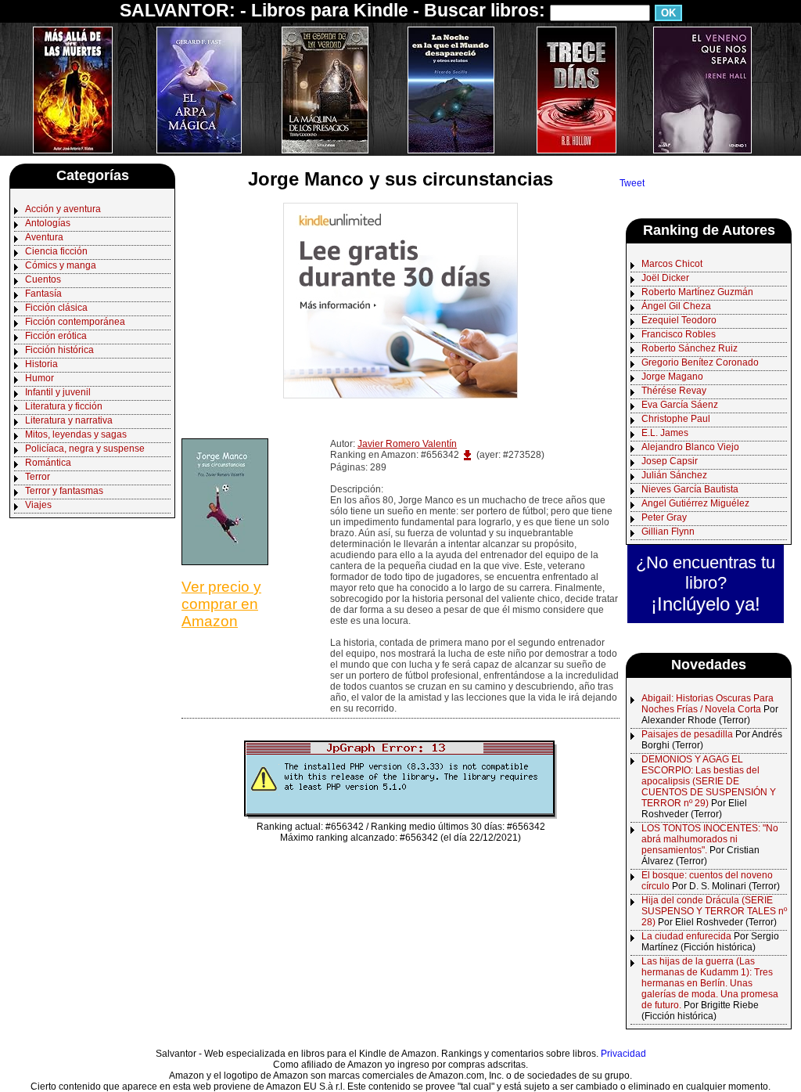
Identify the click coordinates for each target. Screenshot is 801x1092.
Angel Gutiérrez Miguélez (695, 503)
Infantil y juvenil (58, 392)
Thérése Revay (673, 390)
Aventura (44, 237)
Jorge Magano (672, 376)
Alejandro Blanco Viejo (690, 446)
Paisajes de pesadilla (687, 734)
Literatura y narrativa (69, 420)
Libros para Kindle (329, 10)
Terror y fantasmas (64, 490)
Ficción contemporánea (75, 321)
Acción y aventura (63, 209)
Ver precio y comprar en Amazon (221, 603)
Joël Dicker (665, 277)
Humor (39, 378)
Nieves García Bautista (689, 489)
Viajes (38, 504)
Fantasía (43, 293)
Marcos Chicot (671, 263)
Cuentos (43, 279)
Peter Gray (664, 517)
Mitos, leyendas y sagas (76, 434)
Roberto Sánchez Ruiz (689, 348)
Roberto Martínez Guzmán (697, 292)
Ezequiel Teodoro (679, 320)
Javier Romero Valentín (407, 443)
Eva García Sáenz (679, 404)
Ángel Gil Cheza (676, 306)
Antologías (47, 223)
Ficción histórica (59, 349)
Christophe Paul (675, 418)
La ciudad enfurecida (686, 936)
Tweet (632, 183)
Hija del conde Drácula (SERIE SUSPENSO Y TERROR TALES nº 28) (714, 911)
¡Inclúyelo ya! (705, 603)
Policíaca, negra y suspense (85, 448)
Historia (41, 364)
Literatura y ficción (63, 406)
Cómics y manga (60, 265)
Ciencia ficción (56, 251)
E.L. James (664, 432)
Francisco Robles (678, 334)
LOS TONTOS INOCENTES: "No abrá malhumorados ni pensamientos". (709, 839)
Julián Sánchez (674, 475)
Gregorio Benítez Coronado (700, 362)
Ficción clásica (56, 307)
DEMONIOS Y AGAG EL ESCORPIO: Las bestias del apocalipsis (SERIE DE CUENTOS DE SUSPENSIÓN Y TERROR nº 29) (708, 781)
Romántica (48, 462)
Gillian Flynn (668, 531)
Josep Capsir (669, 461)
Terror (37, 476)
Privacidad (623, 1053)
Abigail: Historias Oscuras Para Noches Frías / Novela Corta (707, 704)
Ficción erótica (56, 335)
